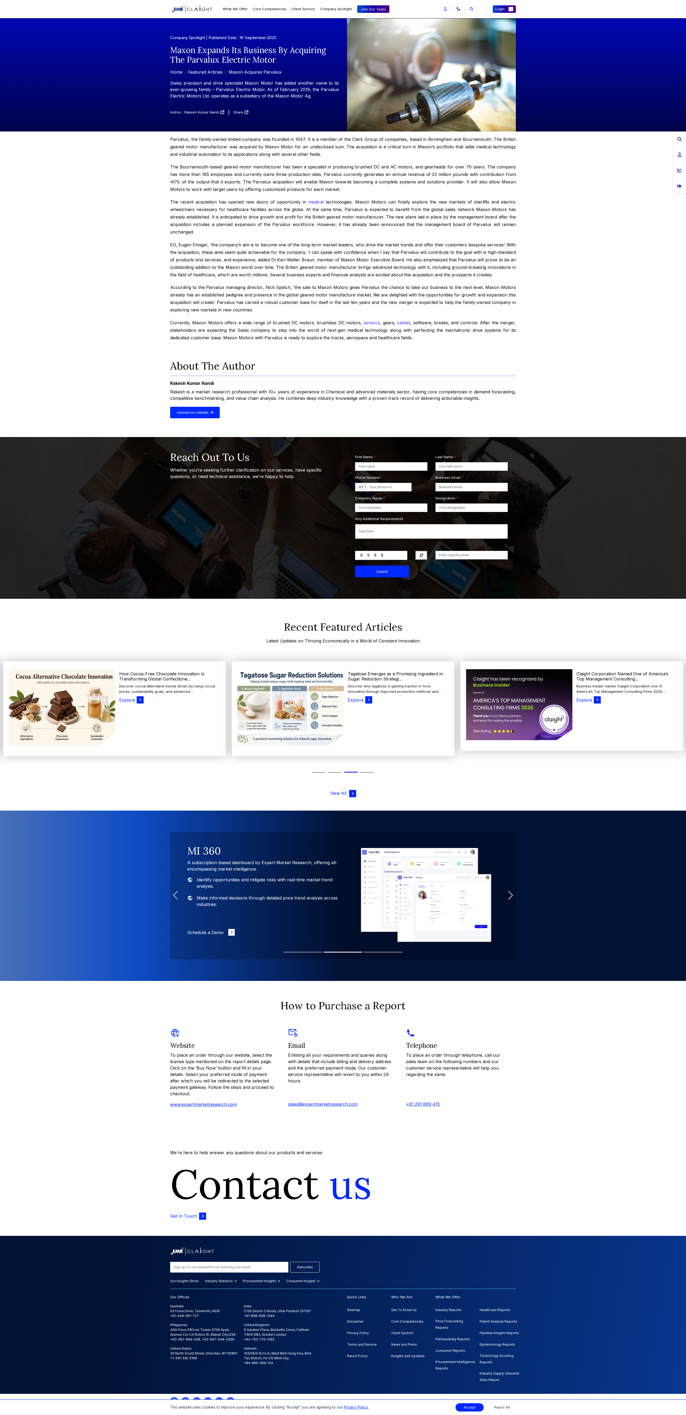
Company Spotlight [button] (336, 9)
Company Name (370, 498)
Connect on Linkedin (193, 413)
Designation (446, 498)
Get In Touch (183, 1216)
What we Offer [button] (235, 9)
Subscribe (305, 1267)
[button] (445, 9)
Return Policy (357, 1356)
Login (500, 9)
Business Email (449, 477)
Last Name (445, 457)
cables (403, 322)
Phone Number (368, 477)
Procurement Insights (260, 1281)
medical (316, 202)
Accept (470, 1407)
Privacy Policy (358, 1333)
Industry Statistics (219, 1281)
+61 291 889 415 (423, 1104)
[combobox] (361, 487)
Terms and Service (362, 1344)
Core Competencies (269, 9)
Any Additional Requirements (379, 519)
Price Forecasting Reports (449, 1324)
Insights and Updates (408, 1356)
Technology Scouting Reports (496, 1359)
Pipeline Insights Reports (499, 1333)
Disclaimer (355, 1321)
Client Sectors (303, 9)
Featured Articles (205, 72)
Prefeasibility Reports (452, 1339)
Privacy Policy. (356, 1407)
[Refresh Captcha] (421, 555)
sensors (372, 322)
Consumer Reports (450, 1351)
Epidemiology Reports (497, 1344)
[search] (471, 9)
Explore (127, 700)
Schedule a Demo (206, 926)
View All (339, 793)
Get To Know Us (404, 1310)
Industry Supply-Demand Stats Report (499, 1376)
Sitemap (353, 1310)
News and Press (404, 1344)
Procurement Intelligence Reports (455, 1365)
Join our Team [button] (373, 9)
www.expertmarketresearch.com (203, 1104)
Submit (382, 571)
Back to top (13, 1394)
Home (176, 72)
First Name (365, 457)
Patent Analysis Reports (498, 1321)
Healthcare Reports (495, 1310)
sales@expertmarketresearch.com (323, 1104)
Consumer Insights (301, 1281)
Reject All (502, 1407)
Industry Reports (448, 1310)
